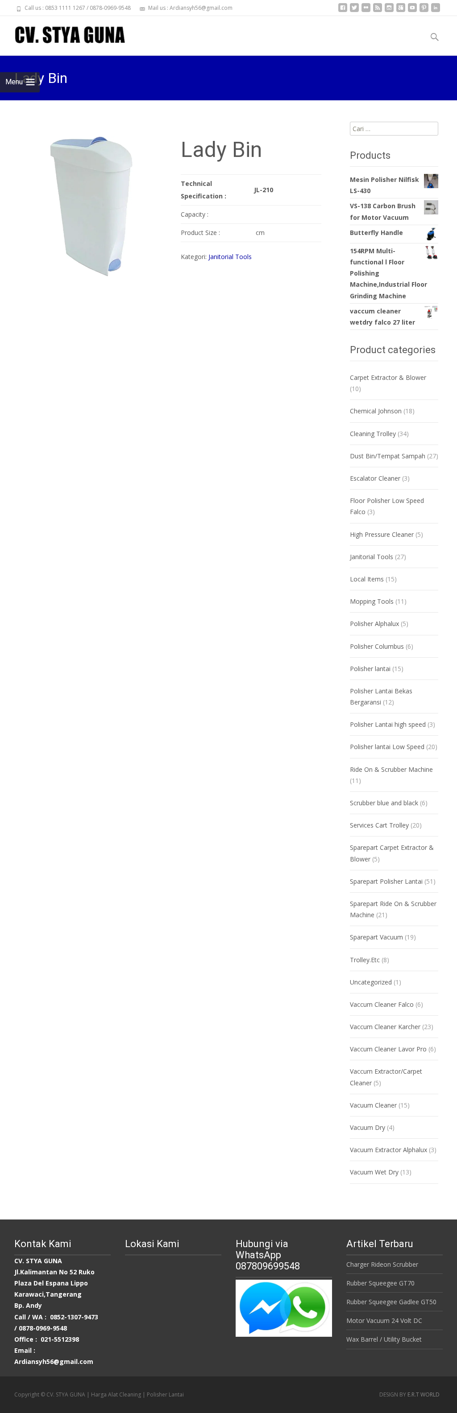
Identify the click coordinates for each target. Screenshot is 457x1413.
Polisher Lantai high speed (388, 724)
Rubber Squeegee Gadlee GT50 (391, 1302)
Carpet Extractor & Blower (388, 377)
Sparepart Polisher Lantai (386, 881)
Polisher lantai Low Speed (387, 746)
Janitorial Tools (230, 256)
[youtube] (412, 11)
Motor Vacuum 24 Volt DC (384, 1320)
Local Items (367, 579)
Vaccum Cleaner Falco (382, 1004)
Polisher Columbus (377, 646)
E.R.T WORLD (423, 1394)
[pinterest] (424, 11)
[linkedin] (435, 11)
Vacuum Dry (367, 1127)
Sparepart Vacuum (376, 937)
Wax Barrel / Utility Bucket (384, 1339)
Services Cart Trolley (379, 825)
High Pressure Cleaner (382, 534)
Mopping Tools (372, 601)
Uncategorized (371, 982)
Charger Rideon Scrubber (382, 1264)
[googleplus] (400, 11)
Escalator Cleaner (375, 478)
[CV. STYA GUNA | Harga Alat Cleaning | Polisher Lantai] (62, 34)
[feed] (377, 11)
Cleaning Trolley (373, 433)
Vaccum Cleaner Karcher (385, 1026)
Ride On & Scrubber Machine (391, 769)
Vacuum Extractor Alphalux (388, 1149)
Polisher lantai (370, 668)
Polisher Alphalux (374, 623)
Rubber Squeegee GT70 (380, 1283)
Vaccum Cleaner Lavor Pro (388, 1049)
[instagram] (389, 11)
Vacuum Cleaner (373, 1105)
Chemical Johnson (376, 411)
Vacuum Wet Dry (374, 1172)
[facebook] (342, 11)
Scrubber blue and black (384, 803)
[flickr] (365, 11)
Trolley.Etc (365, 960)
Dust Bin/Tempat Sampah (387, 456)
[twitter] (354, 11)
